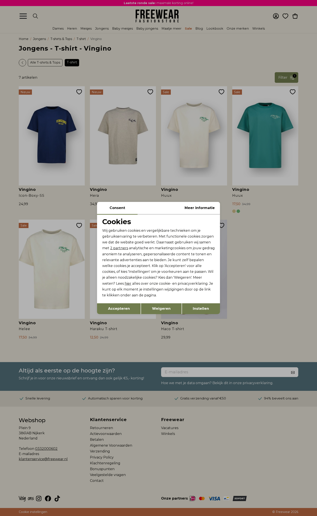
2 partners (119, 248)
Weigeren (161, 309)
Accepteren (119, 309)
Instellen (201, 309)
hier (128, 283)
